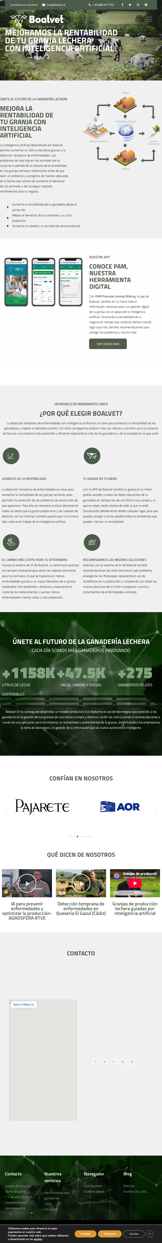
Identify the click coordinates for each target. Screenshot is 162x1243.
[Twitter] (104, 1061)
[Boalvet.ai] (37, 21)
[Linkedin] (131, 1061)
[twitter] (130, 4)
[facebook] (122, 4)
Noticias (128, 1185)
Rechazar (110, 1234)
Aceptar (85, 1234)
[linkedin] (146, 4)
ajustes (38, 1239)
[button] (6, 811)
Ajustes (134, 1234)
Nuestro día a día (134, 1191)
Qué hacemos (93, 1185)
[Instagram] (113, 1061)
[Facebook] (95, 1061)
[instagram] (138, 4)
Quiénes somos (94, 1191)
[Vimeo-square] (122, 1061)
